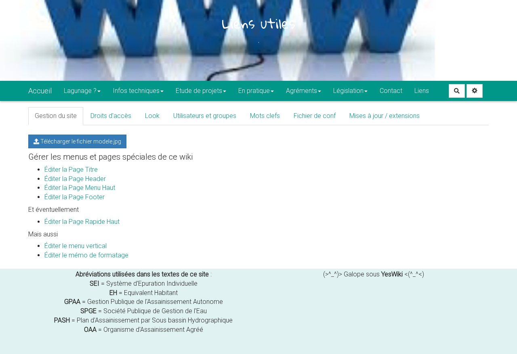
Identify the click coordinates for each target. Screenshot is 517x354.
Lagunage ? (80, 91)
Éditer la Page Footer (74, 197)
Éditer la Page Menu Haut (79, 188)
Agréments (301, 91)
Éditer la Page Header (75, 179)
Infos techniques (136, 91)
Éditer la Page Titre (71, 169)
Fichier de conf (315, 116)
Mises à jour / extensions (384, 116)
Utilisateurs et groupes (204, 116)
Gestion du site (56, 116)
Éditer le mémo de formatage (86, 255)
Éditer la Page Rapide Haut (82, 221)
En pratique (254, 91)
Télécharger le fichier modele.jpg (80, 141)
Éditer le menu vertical (75, 246)
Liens (421, 91)
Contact (391, 91)
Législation (348, 91)
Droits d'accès (110, 116)
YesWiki (392, 274)
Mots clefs (265, 116)
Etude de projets (199, 91)
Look (152, 116)
